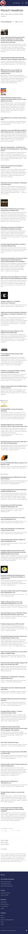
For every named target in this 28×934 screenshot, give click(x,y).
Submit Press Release (6, 881)
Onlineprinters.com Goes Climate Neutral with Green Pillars (13, 688)
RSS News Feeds (5, 904)
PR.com (6, 930)
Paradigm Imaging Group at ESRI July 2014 (12, 624)
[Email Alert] (16, 22)
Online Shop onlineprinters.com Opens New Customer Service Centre (13, 529)
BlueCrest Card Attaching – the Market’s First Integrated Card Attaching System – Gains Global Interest (14, 149)
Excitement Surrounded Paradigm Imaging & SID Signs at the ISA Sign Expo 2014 (14, 663)
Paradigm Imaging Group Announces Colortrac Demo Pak (13, 699)
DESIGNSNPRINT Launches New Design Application (12, 410)
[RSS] (14, 22)
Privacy (2, 924)
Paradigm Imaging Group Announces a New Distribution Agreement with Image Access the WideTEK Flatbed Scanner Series (13, 552)
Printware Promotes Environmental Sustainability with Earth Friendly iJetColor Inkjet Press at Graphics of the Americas (14, 728)
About (2, 915)
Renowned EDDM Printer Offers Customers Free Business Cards (14, 463)
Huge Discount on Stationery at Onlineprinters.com (9, 782)
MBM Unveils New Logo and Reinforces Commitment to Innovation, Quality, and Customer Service (11, 71)
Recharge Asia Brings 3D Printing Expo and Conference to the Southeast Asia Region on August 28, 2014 (13, 577)
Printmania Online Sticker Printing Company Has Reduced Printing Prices (14, 765)
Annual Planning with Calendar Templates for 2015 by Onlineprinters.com (13, 540)
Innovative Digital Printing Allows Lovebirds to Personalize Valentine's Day (13, 245)
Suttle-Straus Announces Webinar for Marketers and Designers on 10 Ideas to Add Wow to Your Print (14, 314)
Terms (2, 921)
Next (19, 830)
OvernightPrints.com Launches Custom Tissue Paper (13, 118)
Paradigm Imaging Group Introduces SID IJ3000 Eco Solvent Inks (14, 752)
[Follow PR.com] (26, 930)
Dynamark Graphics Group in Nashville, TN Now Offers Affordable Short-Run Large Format (14, 613)
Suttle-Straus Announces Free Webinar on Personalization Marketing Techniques (12, 228)
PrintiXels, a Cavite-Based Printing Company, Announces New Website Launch (13, 371)
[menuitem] (22, 3)
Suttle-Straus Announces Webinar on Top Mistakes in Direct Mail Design (12, 331)
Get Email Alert (20, 21)
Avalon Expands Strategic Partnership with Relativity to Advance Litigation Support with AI (13, 58)
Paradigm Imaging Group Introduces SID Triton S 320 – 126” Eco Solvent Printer (14, 442)
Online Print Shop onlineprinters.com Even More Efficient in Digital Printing (14, 652)
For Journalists (4, 849)
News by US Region (5, 844)
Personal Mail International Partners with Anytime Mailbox (12, 354)
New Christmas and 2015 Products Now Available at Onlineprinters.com (11, 506)
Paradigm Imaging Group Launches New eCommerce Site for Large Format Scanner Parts (14, 425)
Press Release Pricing (6, 883)
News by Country (4, 842)
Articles (2, 908)
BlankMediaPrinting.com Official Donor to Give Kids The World (13, 478)
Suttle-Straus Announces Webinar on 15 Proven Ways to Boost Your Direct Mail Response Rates (14, 277)
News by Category (4, 840)
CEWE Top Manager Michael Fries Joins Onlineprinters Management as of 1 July (11, 602)
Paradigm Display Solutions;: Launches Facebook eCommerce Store (11, 712)
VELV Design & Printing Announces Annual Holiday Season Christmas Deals (12, 209)
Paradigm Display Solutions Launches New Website (12, 793)
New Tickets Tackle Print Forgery (10, 742)
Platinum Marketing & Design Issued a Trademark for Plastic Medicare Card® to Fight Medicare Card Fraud (13, 99)
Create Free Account (5, 893)
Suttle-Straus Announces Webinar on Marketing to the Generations (14, 183)
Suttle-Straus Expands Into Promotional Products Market (11, 166)
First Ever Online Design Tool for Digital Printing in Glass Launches (14, 387)
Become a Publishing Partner (7, 919)
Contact (2, 917)
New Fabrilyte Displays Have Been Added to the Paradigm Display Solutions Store (14, 637)
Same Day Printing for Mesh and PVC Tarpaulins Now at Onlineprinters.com (14, 591)
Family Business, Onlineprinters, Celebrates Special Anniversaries (13, 677)
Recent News (4, 902)
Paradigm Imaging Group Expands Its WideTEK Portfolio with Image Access (13, 490)
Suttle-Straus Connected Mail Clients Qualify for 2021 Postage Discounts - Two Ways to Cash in (14, 131)
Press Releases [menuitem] (16, 3)
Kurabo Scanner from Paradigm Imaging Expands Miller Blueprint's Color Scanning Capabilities (12, 809)
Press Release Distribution (7, 886)
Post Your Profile (4, 895)
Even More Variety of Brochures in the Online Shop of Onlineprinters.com (13, 518)
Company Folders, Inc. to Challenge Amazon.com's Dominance (10, 302)
